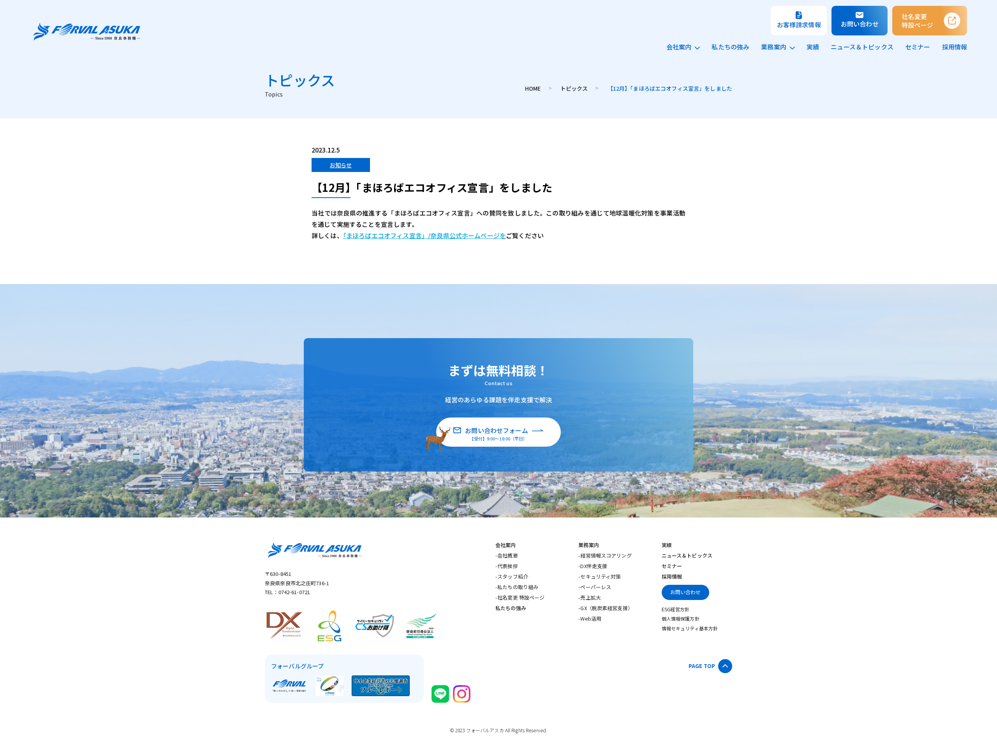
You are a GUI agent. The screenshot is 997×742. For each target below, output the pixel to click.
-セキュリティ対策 (599, 576)
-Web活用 (589, 618)
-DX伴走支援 (592, 566)
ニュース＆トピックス (862, 46)
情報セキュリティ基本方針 (690, 628)
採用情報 (954, 46)
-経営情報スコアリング (604, 555)
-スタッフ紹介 (511, 576)
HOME (533, 88)
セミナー (917, 46)
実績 (813, 46)
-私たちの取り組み (516, 587)
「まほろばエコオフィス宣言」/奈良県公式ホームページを (424, 235)
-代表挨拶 (506, 566)
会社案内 (679, 46)
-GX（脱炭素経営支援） (605, 608)
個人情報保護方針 (680, 618)
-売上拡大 (589, 597)
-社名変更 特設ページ (519, 597)
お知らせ (341, 165)
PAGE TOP (702, 666)
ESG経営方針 (676, 609)
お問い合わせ (685, 592)
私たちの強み (730, 46)
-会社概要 (506, 555)
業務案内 (773, 46)
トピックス (574, 88)
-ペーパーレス (594, 587)
